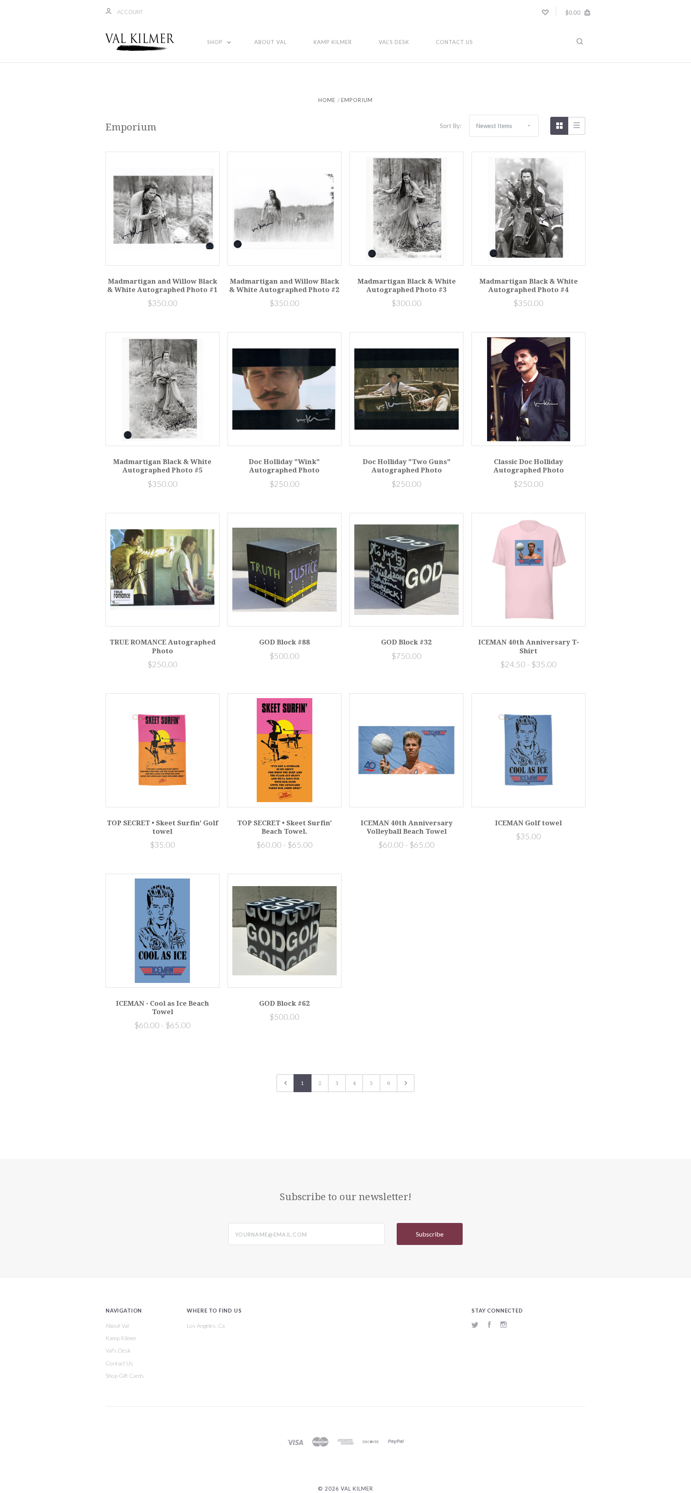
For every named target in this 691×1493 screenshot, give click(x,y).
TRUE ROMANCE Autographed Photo (163, 646)
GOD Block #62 (284, 1003)
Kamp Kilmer (333, 42)
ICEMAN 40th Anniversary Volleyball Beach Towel (407, 827)
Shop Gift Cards (125, 1375)
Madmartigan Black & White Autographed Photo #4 (528, 285)
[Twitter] (475, 1325)
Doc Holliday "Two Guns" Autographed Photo (407, 466)
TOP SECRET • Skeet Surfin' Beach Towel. (284, 827)
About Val (270, 42)
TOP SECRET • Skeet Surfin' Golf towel (162, 827)
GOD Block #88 (284, 642)
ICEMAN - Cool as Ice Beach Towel (162, 1007)
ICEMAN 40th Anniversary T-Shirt (528, 646)
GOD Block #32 (406, 642)
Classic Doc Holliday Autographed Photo (528, 466)
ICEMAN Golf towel (528, 823)
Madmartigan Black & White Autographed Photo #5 (162, 466)
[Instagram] (503, 1325)
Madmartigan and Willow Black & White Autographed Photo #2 (284, 285)
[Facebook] (489, 1325)
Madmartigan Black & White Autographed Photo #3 (406, 285)
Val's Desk (394, 42)
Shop (215, 42)
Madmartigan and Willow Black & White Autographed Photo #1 (162, 285)
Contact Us (454, 42)
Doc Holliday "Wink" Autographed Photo (284, 466)
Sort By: (450, 125)
